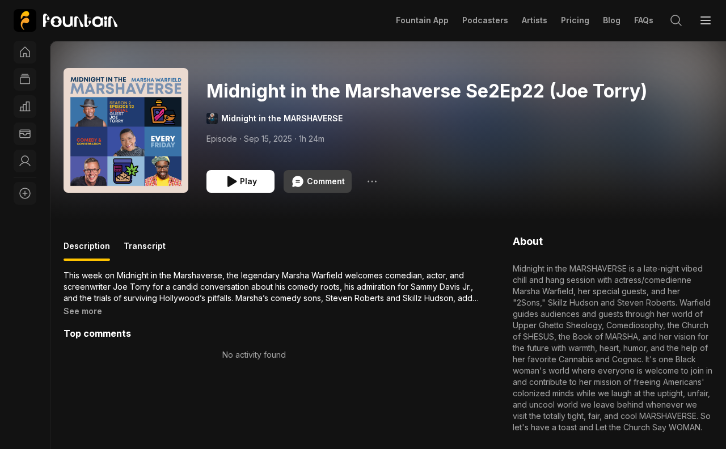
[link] (65, 20)
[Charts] (25, 106)
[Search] (676, 20)
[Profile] (25, 161)
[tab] (87, 250)
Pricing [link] (575, 20)
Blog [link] (612, 20)
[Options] (372, 181)
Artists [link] (534, 20)
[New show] (25, 193)
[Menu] (705, 20)
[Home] (25, 52)
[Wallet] (25, 133)
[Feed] (25, 79)
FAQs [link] (643, 20)
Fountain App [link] (422, 20)
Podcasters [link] (485, 20)
